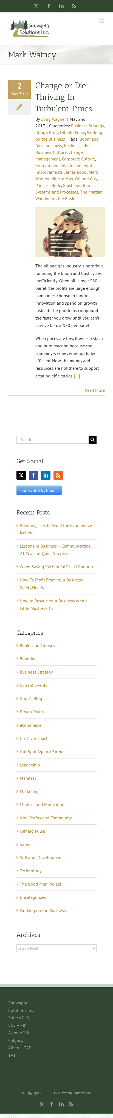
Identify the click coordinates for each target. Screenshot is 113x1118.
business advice (79, 145)
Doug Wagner (53, 119)
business (54, 145)
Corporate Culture (78, 159)
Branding (28, 658)
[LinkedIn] (45, 475)
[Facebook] (33, 475)
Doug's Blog (46, 132)
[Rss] (58, 475)
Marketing (29, 791)
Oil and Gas (86, 178)
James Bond (75, 172)
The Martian (91, 192)
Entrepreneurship (51, 165)
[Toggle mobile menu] (102, 21)
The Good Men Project (40, 884)
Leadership (30, 765)
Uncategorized (33, 897)
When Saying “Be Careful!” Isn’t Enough (56, 566)
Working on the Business (58, 198)
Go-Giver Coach (34, 738)
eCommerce (30, 725)
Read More (95, 390)
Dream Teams (32, 711)
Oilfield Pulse (72, 132)
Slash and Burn (77, 185)
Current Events (33, 685)
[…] (77, 376)
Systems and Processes (56, 192)
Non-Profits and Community (46, 818)
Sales (25, 844)
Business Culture (51, 152)
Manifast (28, 778)
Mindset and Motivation (42, 804)
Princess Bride (48, 185)
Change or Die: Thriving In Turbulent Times (63, 97)
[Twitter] (21, 475)
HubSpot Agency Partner (42, 751)
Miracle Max (61, 178)
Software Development (41, 857)
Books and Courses (37, 645)
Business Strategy (87, 125)
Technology (30, 870)
